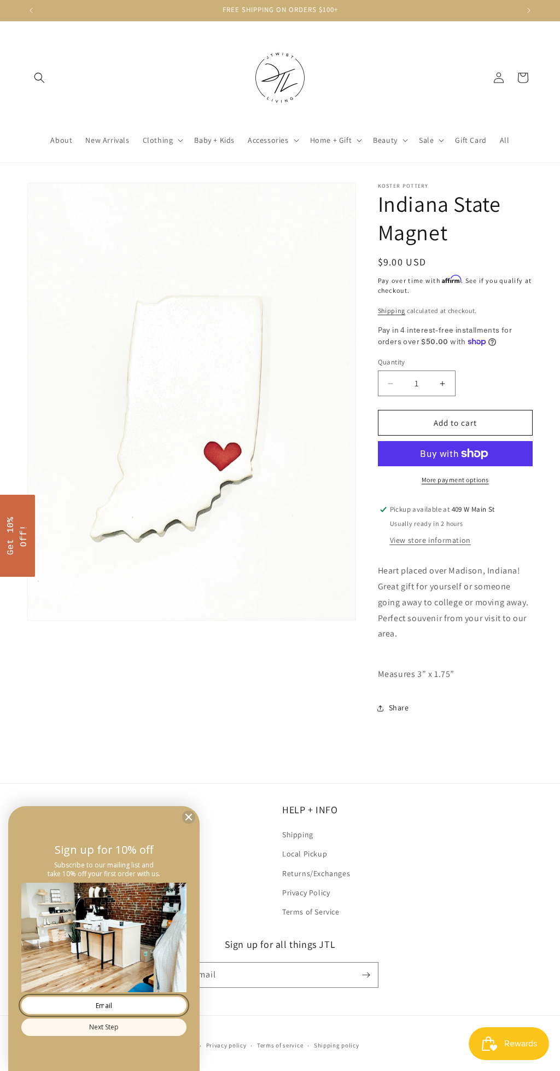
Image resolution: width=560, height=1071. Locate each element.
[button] (39, 78)
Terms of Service (311, 912)
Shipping (392, 310)
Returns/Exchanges (316, 873)
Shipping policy (336, 1045)
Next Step (104, 1027)
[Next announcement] (529, 10)
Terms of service (280, 1045)
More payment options (455, 480)
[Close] (188, 817)
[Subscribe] (366, 975)
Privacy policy (226, 1045)
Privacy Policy (306, 893)
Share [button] (399, 708)
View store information (430, 540)
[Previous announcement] (31, 10)
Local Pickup (304, 854)
